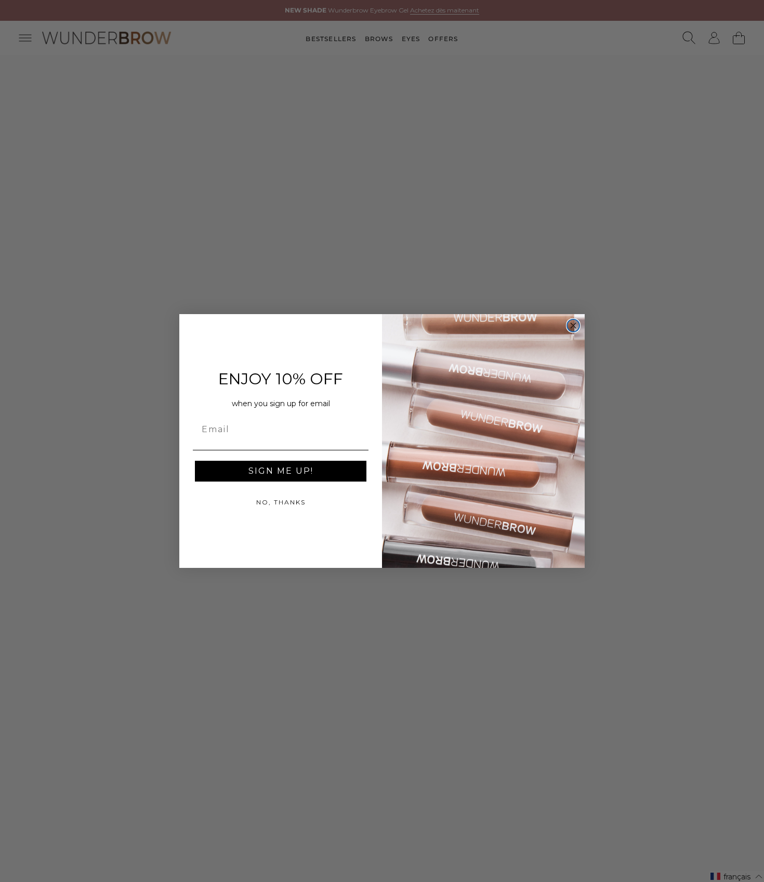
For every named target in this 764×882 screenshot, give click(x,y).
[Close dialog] (573, 325)
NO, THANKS (281, 502)
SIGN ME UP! (280, 471)
